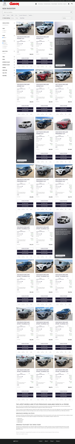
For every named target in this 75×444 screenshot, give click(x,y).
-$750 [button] (71, 97)
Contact (40, 441)
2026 (4, 15)
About (46, 441)
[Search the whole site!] (72, 4)
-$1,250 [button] (32, 49)
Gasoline (31, 15)
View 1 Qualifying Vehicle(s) (60, 65)
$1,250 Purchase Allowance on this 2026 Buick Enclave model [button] (21, 51)
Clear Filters (22, 18)
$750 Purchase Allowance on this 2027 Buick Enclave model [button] (59, 98)
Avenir (8, 15)
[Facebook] (3, 0)
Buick (17, 18)
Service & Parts (60, 3)
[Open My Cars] (68, 4)
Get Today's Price (25, 60)
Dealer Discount (19, 43)
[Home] (5, 4)
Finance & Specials (54, 3)
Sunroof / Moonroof (23, 15)
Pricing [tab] (21, 40)
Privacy (51, 441)
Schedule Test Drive (25, 58)
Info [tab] (29, 40)
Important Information (59, 66)
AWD (12, 15)
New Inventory (40, 3)
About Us (64, 3)
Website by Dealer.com (16, 441)
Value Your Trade (25, 63)
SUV (16, 15)
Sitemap (57, 441)
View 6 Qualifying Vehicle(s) (22, 160)
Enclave (12, 18)
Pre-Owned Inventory (47, 3)
